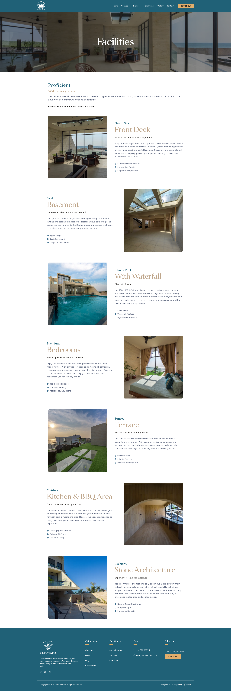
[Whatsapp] (50, 672)
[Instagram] (45, 672)
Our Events (149, 6)
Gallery (160, 6)
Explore (136, 6)
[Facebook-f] (41, 672)
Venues (124, 6)
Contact (170, 6)
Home (115, 6)
